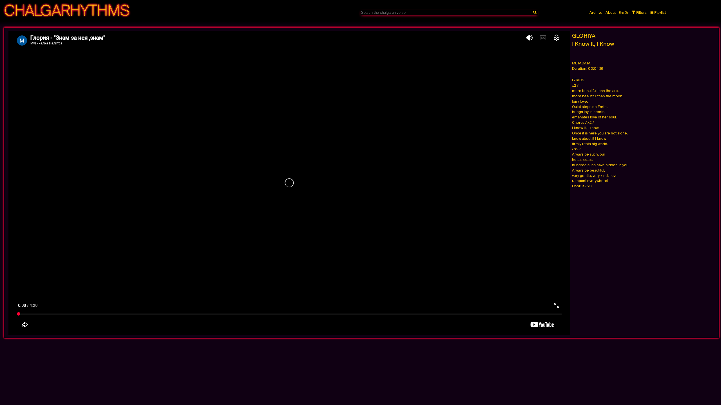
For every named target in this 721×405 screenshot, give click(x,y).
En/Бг (623, 12)
